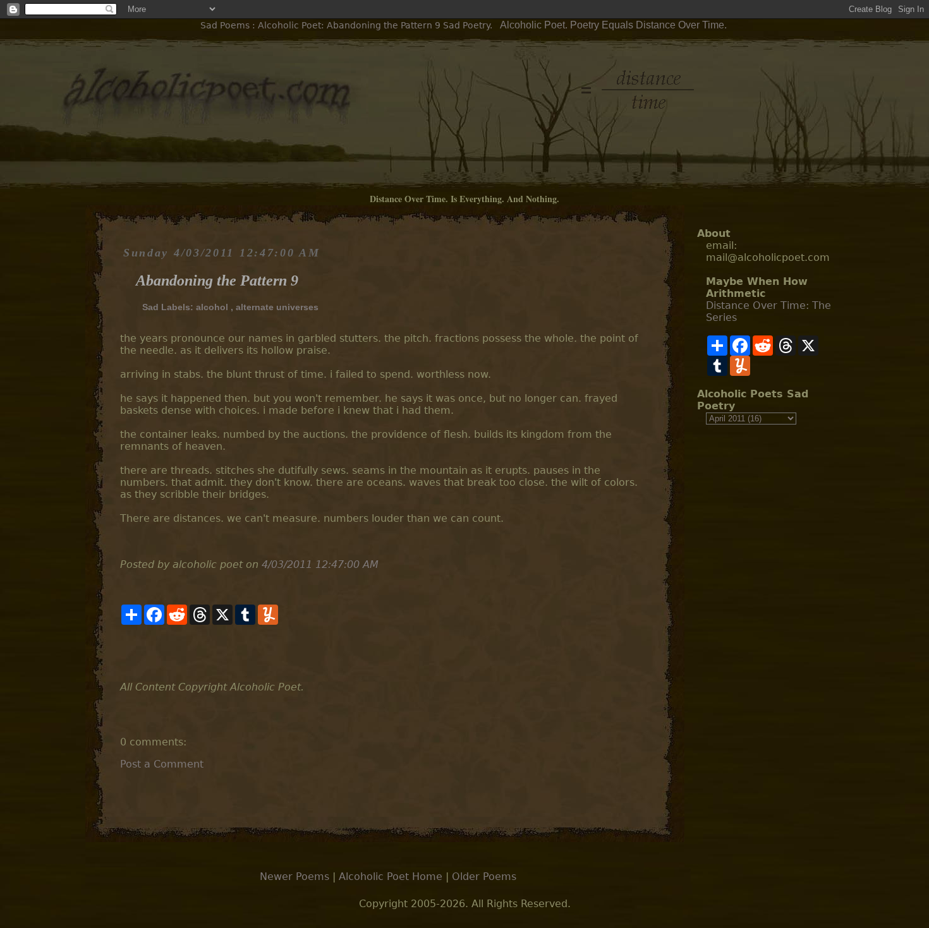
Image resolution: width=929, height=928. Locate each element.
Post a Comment (161, 764)
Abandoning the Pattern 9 (217, 280)
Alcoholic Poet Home (390, 877)
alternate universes (277, 307)
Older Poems (484, 877)
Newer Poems (294, 877)
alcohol (212, 307)
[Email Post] (121, 653)
